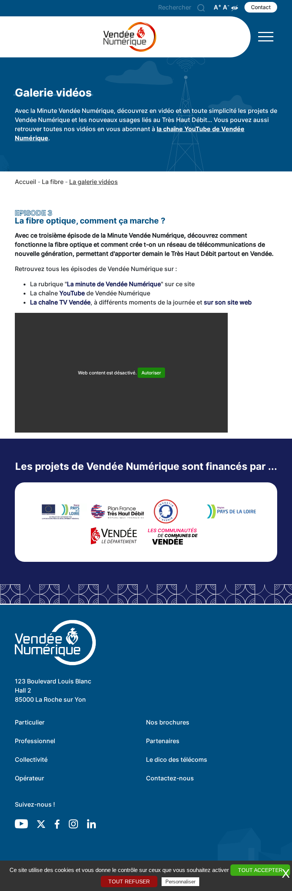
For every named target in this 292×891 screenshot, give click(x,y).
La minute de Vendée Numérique (114, 284)
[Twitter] (41, 823)
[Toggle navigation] (265, 36)
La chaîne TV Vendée (60, 302)
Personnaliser (180, 882)
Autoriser (151, 373)
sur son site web (228, 302)
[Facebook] (57, 823)
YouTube (72, 293)
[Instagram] (73, 823)
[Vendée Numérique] (133, 36)
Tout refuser (129, 881)
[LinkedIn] (91, 823)
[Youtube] (21, 823)
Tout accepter (260, 870)
